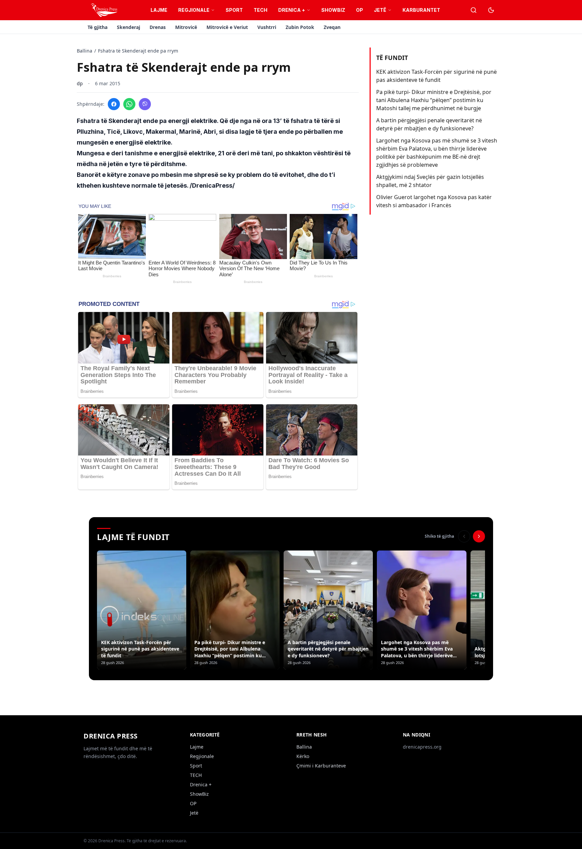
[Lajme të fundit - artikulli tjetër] (479, 536)
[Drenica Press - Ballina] (104, 10)
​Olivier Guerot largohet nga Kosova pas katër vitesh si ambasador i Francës (434, 201)
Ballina (84, 51)
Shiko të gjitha (439, 536)
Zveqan (332, 27)
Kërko (302, 756)
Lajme (159, 10)
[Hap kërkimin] (473, 10)
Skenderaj (128, 27)
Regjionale (193, 10)
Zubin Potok (300, 27)
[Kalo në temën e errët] (491, 10)
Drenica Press (111, 736)
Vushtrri (266, 27)
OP (359, 10)
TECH (260, 10)
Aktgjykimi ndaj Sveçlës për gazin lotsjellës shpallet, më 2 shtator (430, 181)
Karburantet (421, 10)
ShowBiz (333, 10)
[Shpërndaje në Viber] (145, 104)
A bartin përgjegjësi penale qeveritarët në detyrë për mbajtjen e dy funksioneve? (429, 124)
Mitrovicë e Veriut (227, 27)
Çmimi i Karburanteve (321, 765)
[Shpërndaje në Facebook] (114, 104)
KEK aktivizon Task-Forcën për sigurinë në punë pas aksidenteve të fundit (436, 76)
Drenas (158, 27)
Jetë (380, 10)
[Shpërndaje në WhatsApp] (129, 104)
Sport (234, 10)
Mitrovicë (186, 27)
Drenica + (291, 10)
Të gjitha (97, 27)
